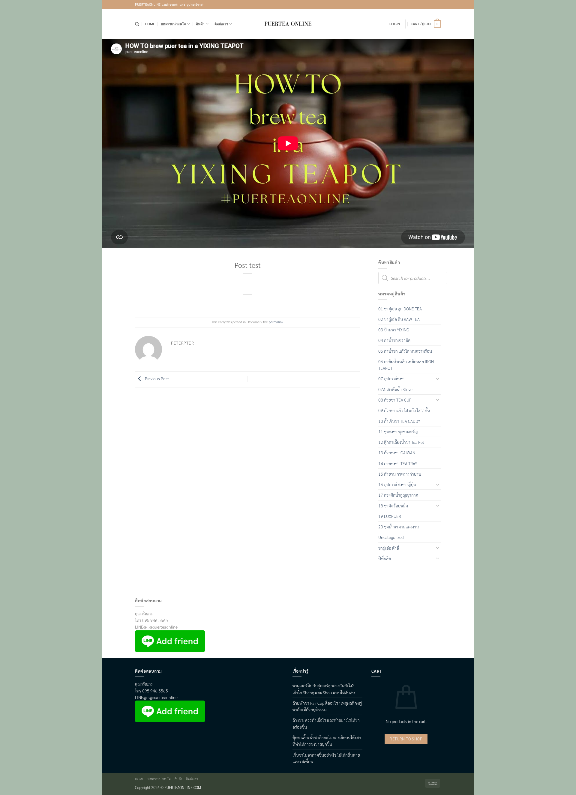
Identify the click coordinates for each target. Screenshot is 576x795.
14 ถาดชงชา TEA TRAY (397, 463)
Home (150, 24)
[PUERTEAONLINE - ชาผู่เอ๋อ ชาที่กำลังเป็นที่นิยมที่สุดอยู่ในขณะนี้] (288, 24)
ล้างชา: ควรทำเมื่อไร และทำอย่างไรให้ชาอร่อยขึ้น (326, 723)
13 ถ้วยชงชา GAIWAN (396, 452)
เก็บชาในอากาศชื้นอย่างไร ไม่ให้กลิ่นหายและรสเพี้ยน (326, 758)
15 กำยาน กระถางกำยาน (399, 474)
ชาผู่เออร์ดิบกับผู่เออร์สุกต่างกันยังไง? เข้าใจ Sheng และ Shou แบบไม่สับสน (323, 689)
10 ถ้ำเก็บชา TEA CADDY (399, 421)
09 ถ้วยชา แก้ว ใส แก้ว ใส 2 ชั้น (404, 410)
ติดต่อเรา (221, 24)
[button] (394, 24)
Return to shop (406, 738)
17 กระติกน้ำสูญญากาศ (398, 495)
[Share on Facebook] (238, 303)
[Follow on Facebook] (420, 4)
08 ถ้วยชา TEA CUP (395, 399)
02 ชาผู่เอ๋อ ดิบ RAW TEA (399, 319)
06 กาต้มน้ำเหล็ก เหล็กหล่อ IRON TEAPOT (406, 365)
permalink (276, 322)
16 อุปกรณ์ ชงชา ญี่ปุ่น (397, 484)
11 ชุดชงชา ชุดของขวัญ (398, 431)
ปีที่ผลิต (384, 558)
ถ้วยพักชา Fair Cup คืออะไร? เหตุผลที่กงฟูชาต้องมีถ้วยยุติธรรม (327, 706)
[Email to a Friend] (257, 303)
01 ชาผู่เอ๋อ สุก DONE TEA (400, 308)
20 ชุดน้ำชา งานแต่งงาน (398, 526)
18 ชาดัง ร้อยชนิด (393, 505)
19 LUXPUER (389, 516)
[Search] (137, 24)
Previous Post (156, 378)
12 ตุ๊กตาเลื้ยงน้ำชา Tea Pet (401, 442)
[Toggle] (437, 378)
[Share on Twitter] (247, 303)
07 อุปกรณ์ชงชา (392, 378)
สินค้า (200, 24)
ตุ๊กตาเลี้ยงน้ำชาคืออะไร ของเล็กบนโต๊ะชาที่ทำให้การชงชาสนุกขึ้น (326, 741)
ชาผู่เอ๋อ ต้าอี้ (388, 548)
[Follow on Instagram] (428, 4)
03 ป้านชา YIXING (393, 329)
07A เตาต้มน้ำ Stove (395, 389)
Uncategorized (391, 537)
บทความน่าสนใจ (173, 24)
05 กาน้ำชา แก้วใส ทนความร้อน (405, 351)
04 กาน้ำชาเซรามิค (394, 340)
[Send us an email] (436, 4)
